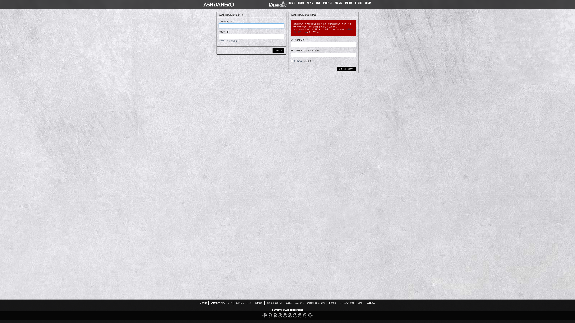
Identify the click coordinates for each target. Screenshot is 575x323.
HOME (291, 3)
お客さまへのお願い (295, 303)
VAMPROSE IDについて (221, 303)
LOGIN (368, 3)
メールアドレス (226, 21)
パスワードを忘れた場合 (228, 40)
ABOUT (203, 303)
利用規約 (298, 61)
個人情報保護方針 (274, 303)
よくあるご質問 (347, 303)
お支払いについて (243, 303)
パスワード (224, 32)
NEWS (310, 3)
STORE (358, 3)
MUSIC (338, 3)
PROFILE (327, 3)
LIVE (318, 3)
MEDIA (348, 3)
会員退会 (371, 303)
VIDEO (301, 3)
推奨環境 (332, 303)
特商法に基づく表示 (316, 303)
